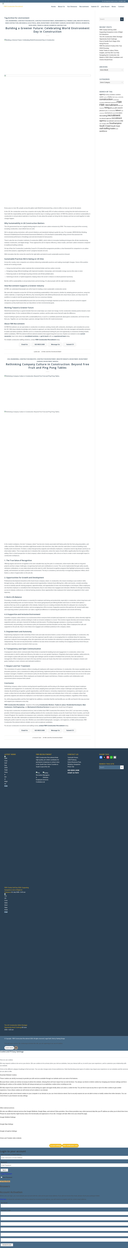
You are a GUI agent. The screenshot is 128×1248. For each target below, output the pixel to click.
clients (116, 97)
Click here (3, 1199)
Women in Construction (57, 25)
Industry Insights (83, 21)
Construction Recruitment (44, 21)
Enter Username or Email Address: (11, 1154)
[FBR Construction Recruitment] (13, 6)
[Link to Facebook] (8, 1)
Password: (4, 1162)
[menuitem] (53, 6)
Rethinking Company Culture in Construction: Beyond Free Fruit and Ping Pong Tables (47, 365)
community (120, 97)
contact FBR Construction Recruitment (52, 725)
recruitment (114, 115)
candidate (112, 94)
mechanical (108, 113)
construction (106, 99)
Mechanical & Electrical (27, 23)
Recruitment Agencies (58, 23)
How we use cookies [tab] (6, 1060)
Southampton (115, 123)
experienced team (60, 336)
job (111, 108)
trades (112, 128)
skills (107, 123)
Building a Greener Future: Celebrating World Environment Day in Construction (47, 29)
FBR (119, 102)
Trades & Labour (43, 25)
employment (113, 102)
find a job (120, 105)
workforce (103, 131)
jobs (113, 108)
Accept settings (55, 1145)
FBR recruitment (108, 104)
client (113, 97)
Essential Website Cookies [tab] (8, 1075)
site (121, 121)
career (101, 97)
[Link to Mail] (13, 1)
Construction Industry (26, 21)
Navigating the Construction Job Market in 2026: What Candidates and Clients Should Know (111, 57)
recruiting (103, 116)
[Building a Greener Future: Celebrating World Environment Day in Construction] (47, 55)
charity (109, 97)
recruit (114, 113)
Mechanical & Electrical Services (38, 707)
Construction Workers (47, 705)
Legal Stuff (48, 1038)
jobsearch (102, 110)
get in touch (45, 336)
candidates (118, 94)
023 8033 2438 (122, 1)
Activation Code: (6, 1210)
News (38, 23)
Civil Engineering (11, 21)
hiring (106, 107)
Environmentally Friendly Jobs (65, 21)
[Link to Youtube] (11, 1)
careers (105, 97)
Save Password (7, 1177)
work (117, 128)
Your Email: (4, 1203)
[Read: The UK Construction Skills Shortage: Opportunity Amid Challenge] (5, 912)
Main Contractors (12, 23)
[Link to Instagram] (5, 1)
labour (118, 110)
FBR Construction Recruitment (45, 339)
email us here (114, 1)
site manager (102, 123)
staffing (106, 128)
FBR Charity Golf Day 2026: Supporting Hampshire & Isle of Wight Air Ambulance (111, 32)
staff (101, 128)
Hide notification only (70, 1145)
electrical (107, 102)
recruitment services (31, 336)
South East (115, 126)
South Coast (104, 126)
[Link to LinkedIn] (3, 1)
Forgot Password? (6, 1174)
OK (16, 1048)
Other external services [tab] (7, 1108)
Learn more (9, 1048)
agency (102, 94)
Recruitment (45, 23)
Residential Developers (74, 705)
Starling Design (60, 1038)
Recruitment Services (73, 23)
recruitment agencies (105, 118)
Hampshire (101, 108)
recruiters (119, 113)
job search (119, 108)
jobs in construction (110, 110)
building (107, 94)
